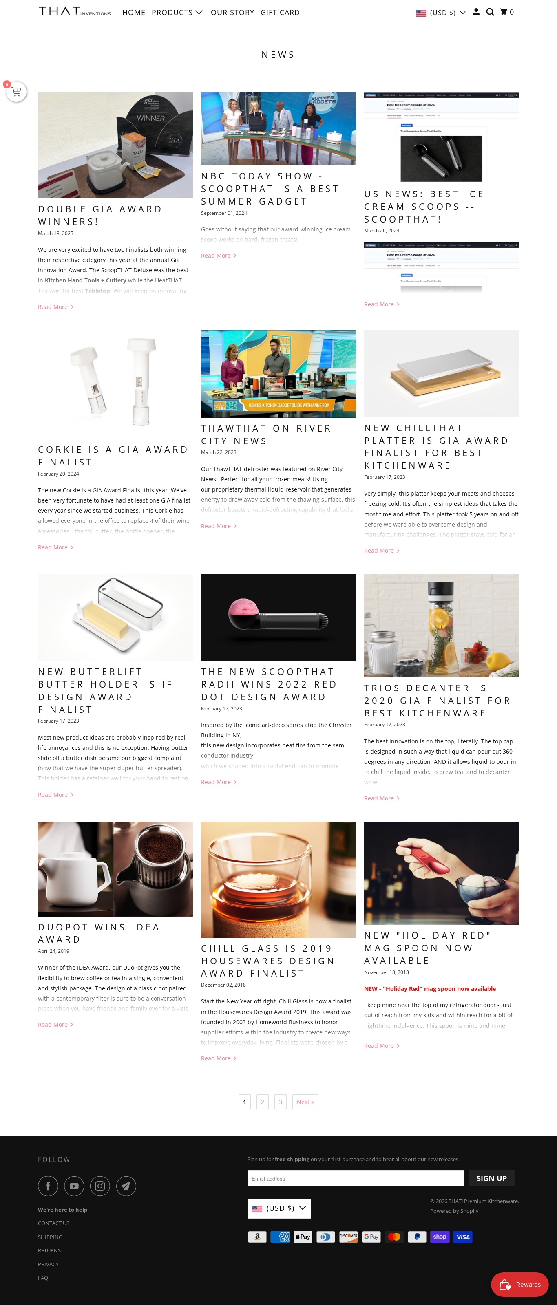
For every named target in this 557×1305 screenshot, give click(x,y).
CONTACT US (53, 1223)
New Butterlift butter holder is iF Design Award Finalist (106, 690)
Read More (53, 307)
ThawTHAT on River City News (267, 434)
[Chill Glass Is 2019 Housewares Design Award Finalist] (278, 880)
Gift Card (280, 12)
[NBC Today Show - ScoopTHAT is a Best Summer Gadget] (278, 128)
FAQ (43, 1277)
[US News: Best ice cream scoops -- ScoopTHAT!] (441, 137)
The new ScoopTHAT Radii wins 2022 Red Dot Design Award (269, 684)
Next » (305, 1102)
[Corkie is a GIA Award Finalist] (115, 384)
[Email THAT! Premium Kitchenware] (128, 1186)
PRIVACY (48, 1264)
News (278, 54)
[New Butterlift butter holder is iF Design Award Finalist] (115, 617)
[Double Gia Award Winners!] (115, 145)
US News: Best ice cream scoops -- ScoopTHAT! (424, 206)
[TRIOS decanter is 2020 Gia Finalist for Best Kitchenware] (441, 625)
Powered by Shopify (454, 1211)
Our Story (232, 12)
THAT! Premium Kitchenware (483, 1201)
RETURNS (49, 1250)
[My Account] (477, 12)
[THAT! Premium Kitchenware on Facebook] (50, 1186)
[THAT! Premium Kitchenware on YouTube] (76, 1186)
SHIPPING (50, 1237)
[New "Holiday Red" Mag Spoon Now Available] (441, 873)
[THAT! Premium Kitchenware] (74, 13)
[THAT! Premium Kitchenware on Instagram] (102, 1186)
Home (134, 12)
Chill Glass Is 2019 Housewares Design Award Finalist (268, 960)
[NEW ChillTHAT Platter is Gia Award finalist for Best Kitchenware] (441, 373)
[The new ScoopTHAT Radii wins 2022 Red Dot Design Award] (278, 617)
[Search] (491, 12)
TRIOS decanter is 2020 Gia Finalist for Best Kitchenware (438, 700)
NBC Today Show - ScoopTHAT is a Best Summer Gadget (270, 188)
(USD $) (443, 12)
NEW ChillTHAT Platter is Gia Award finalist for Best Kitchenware (437, 446)
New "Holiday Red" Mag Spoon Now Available (428, 947)
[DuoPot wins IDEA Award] (115, 869)
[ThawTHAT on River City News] (278, 374)
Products (173, 12)
